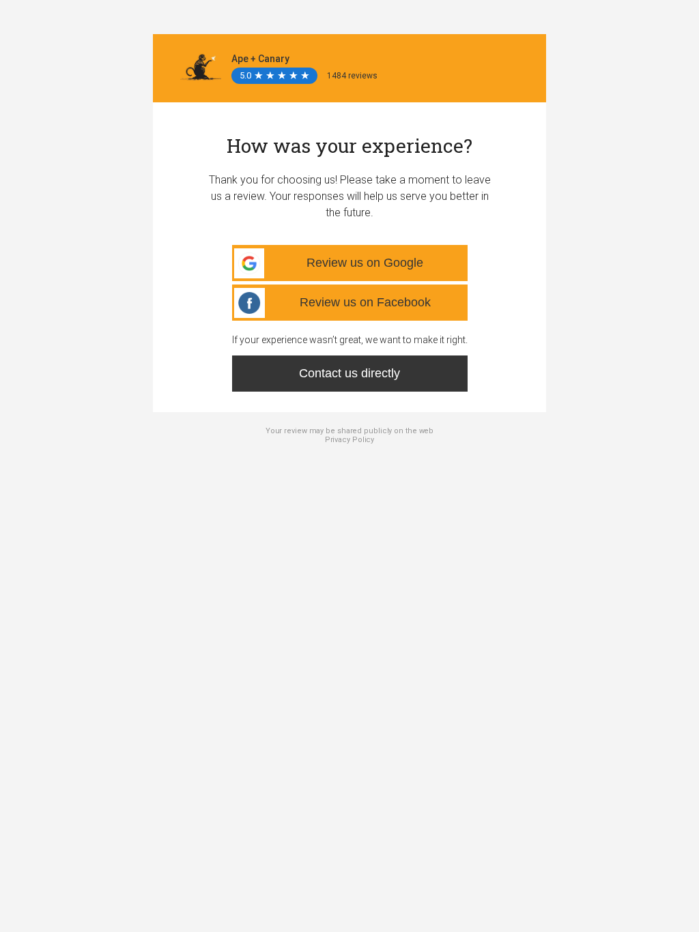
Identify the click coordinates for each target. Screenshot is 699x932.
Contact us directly (349, 373)
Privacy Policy (350, 439)
